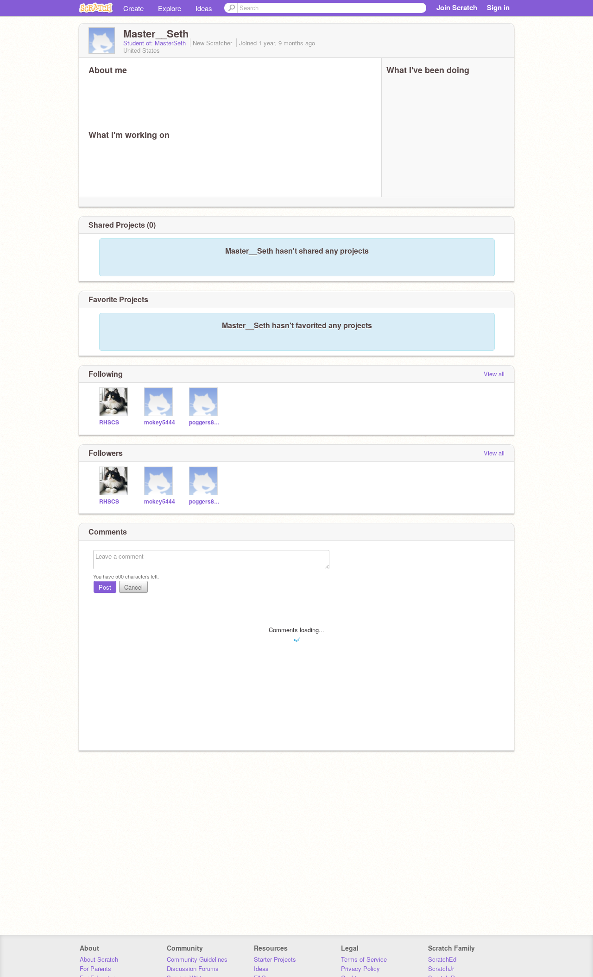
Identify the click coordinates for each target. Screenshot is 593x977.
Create (133, 8)
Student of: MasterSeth (155, 42)
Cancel (133, 587)
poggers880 (204, 422)
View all (494, 373)
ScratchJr (441, 968)
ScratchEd (442, 959)
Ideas (204, 8)
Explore (169, 8)
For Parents (95, 968)
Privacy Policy (360, 968)
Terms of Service (364, 959)
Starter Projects (275, 959)
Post (105, 587)
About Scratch (99, 959)
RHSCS (109, 422)
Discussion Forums (193, 968)
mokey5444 (159, 422)
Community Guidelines (197, 959)
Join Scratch (456, 7)
